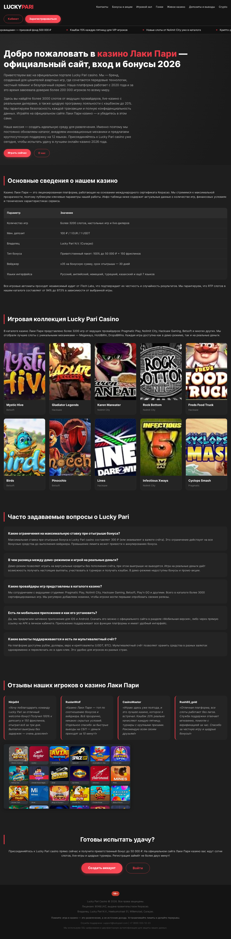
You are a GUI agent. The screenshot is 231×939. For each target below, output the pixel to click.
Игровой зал (144, 6)
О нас (41, 153)
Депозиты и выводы (202, 6)
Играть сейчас (17, 152)
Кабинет (13, 18)
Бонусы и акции (122, 6)
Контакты (102, 6)
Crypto (223, 6)
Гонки (159, 6)
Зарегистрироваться (43, 18)
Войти (138, 868)
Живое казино (176, 6)
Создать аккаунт (102, 868)
